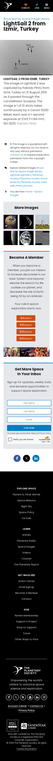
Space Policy (26, 512)
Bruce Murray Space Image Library (26, 19)
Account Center (17, 706)
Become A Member (26, 593)
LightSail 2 (25, 175)
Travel (26, 633)
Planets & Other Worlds (26, 494)
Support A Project (26, 621)
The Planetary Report (26, 564)
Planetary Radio (26, 540)
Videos (26, 552)
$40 (26, 338)
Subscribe (29, 427)
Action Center (26, 581)
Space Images (26, 546)
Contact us (16, 155)
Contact (26, 599)
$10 (26, 325)
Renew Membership (26, 615)
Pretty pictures (24, 185)
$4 (26, 318)
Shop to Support (27, 627)
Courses (27, 558)
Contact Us (36, 706)
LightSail (14, 175)
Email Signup (26, 587)
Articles (26, 535)
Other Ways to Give (26, 639)
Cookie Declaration (26, 748)
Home (29, 191)
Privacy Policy (45, 433)
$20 (26, 331)
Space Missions (26, 500)
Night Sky (26, 506)
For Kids (26, 518)
